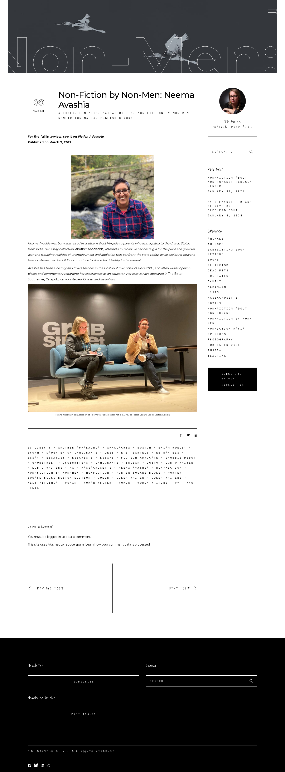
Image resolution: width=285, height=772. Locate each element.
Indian (133, 462)
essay (33, 457)
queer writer (131, 477)
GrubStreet (44, 462)
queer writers (167, 477)
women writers (152, 482)
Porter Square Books (139, 472)
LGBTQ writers (47, 467)
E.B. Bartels (135, 452)
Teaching (217, 355)
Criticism (218, 265)
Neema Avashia (134, 467)
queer (104, 477)
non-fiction (169, 467)
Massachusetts (118, 113)
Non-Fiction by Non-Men (163, 113)
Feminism (88, 113)
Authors (66, 113)
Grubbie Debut (181, 457)
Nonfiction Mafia (77, 118)
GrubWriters (75, 462)
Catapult (52, 279)
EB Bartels (168, 452)
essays (107, 457)
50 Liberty (39, 447)
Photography (220, 339)
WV (177, 482)
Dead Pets (218, 270)
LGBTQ (153, 462)
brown (33, 452)
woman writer (98, 482)
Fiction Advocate (91, 136)
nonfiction (98, 472)
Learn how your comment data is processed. (117, 544)
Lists (213, 292)
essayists (82, 457)
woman (71, 482)
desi (109, 452)
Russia (215, 350)
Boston (144, 447)
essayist (56, 457)
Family (215, 281)
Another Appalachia (89, 249)
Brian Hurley (173, 447)
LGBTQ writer (180, 462)
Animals (216, 238)
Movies (215, 303)
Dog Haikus (219, 275)
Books (213, 259)
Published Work (117, 118)
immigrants (107, 462)
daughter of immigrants (72, 452)
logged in (54, 537)
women (125, 482)
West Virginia (43, 482)
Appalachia (119, 447)
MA (72, 467)
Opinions (217, 334)
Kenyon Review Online (76, 279)
